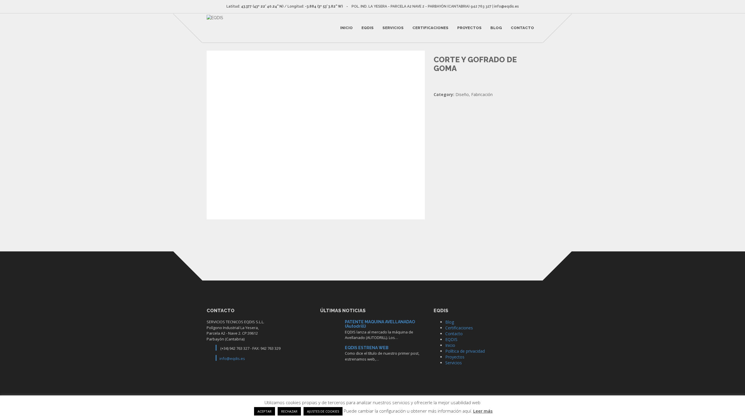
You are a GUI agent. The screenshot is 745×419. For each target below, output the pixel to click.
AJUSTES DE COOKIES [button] (323, 411)
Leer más (483, 411)
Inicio (346, 28)
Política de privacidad (465, 351)
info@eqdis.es (232, 358)
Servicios (393, 28)
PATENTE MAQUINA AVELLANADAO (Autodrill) (380, 324)
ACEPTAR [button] (265, 411)
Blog (496, 28)
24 (330, 354)
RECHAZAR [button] (289, 411)
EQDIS (367, 28)
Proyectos (469, 28)
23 (330, 328)
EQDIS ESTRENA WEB (367, 347)
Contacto (522, 28)
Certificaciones (430, 28)
